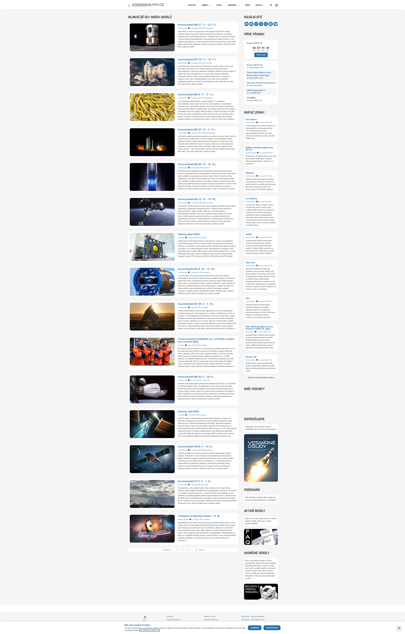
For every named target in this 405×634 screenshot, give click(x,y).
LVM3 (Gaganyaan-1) (256, 90)
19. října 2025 (194, 203)
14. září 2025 (194, 450)
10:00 (270, 176)
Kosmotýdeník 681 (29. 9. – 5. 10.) (195, 304)
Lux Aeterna (251, 198)
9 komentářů (202, 238)
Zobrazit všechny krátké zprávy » (261, 378)
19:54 (269, 332)
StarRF (249, 234)
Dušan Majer (250, 332)
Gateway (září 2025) (188, 411)
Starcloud (250, 262)
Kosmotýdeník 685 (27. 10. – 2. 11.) (196, 129)
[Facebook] (251, 24)
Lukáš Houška (182, 28)
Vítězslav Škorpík (183, 519)
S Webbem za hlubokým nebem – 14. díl (198, 516)
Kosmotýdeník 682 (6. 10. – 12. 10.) (196, 269)
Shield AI (250, 173)
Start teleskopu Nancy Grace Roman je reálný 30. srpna (259, 327)
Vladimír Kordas (251, 153)
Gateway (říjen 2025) (189, 234)
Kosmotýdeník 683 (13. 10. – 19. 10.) (197, 199)
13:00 (270, 122)
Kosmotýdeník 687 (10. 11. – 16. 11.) (197, 59)
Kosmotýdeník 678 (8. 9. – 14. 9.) (195, 446)
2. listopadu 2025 (195, 133)
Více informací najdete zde (150, 630)
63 (196, 550)
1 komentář (208, 63)
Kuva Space (251, 119)
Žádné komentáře (209, 133)
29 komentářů (208, 98)
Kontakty (169, 616)
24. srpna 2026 (263, 237)
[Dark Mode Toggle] (399, 628)
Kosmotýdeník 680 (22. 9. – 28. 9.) (195, 376)
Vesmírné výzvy (209, 616)
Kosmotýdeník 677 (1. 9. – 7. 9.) (194, 481)
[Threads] (266, 24)
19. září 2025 (191, 415)
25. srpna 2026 (263, 122)
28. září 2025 (194, 380)
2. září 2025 (195, 519)
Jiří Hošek (181, 238)
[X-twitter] (261, 24)
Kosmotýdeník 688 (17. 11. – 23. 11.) (197, 24)
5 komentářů (205, 272)
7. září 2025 (194, 485)
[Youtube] (246, 24)
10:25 (271, 153)
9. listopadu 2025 (195, 98)
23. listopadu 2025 (196, 28)
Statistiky (192, 5)
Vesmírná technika (211, 620)
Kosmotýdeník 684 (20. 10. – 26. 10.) (197, 164)
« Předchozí (166, 550)
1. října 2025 (191, 345)
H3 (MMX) (251, 98)
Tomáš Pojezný (250, 122)
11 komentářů (205, 380)
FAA (247, 298)
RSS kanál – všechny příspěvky (252, 616)
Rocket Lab (251, 357)
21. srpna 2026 (261, 332)
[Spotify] (271, 24)
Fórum (247, 5)
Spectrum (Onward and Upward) (261, 83)
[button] (271, 5)
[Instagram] (256, 24)
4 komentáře (209, 28)
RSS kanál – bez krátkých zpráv (253, 620)
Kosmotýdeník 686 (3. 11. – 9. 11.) (195, 94)
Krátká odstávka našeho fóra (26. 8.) (259, 148)
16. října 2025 (191, 238)
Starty (219, 5)
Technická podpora (173, 620)
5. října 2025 (194, 307)
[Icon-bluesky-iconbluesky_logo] (275, 24)
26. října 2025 (194, 168)
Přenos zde (261, 55)
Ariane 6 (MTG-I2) (254, 43)
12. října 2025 (194, 272)
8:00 (269, 201)
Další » (201, 550)
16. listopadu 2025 (196, 63)
